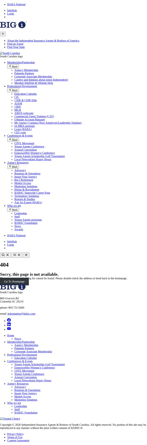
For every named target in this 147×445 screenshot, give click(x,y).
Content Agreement (18, 440)
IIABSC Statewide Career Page (32, 192)
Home (10, 335)
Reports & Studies (24, 199)
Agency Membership (26, 70)
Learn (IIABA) (23, 129)
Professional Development (22, 86)
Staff (17, 216)
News (17, 226)
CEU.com (20, 132)
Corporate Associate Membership (33, 76)
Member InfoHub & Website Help (33, 82)
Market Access (22, 183)
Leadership (20, 213)
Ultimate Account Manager (29, 119)
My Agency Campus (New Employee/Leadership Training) (48, 122)
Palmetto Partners (24, 73)
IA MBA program (24, 126)
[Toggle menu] (16, 255)
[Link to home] (10, 53)
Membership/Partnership (21, 62)
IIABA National (16, 4)
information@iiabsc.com (21, 313)
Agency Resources (18, 162)
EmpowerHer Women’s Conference (34, 152)
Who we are (14, 205)
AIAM (18, 103)
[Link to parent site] (13, 27)
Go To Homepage (14, 281)
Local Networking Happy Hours (32, 159)
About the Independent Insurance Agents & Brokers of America (43, 40)
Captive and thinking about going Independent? (41, 79)
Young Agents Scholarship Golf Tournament (39, 156)
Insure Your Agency (25, 176)
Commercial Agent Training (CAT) (34, 116)
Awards (18, 229)
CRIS (17, 106)
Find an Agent (15, 43)
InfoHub (12, 10)
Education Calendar (25, 93)
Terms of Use (14, 437)
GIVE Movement (24, 143)
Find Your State (16, 47)
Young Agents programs (28, 219)
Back (14, 66)
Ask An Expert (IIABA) (28, 202)
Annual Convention (25, 149)
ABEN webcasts (23, 113)
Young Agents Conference (29, 146)
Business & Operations (27, 173)
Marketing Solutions (25, 186)
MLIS (17, 109)
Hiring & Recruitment (26, 189)
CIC (16, 97)
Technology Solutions (26, 196)
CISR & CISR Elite (25, 100)
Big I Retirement (23, 179)
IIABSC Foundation (25, 222)
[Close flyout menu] (3, 34)
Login (10, 13)
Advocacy (20, 170)
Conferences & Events (20, 135)
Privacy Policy (15, 434)
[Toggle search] (5, 255)
